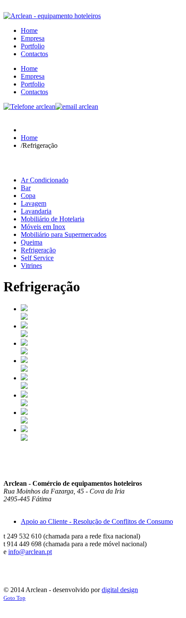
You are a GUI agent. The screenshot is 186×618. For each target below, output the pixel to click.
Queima (31, 242)
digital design (120, 589)
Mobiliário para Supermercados (63, 234)
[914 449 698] (29, 106)
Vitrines (31, 265)
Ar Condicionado (44, 180)
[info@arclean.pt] (76, 106)
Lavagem (33, 203)
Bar (26, 187)
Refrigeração (38, 250)
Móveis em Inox (43, 226)
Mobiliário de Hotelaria (52, 219)
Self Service (37, 257)
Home (29, 137)
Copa (28, 195)
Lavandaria (36, 211)
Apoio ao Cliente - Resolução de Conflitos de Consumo (97, 521)
